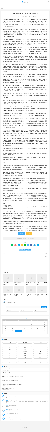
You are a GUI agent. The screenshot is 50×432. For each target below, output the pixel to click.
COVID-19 (41, 357)
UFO (40, 355)
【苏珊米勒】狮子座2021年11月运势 (25, 14)
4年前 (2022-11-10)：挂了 (11, 397)
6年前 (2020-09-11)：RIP (12, 414)
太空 (25, 362)
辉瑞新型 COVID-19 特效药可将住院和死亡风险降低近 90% (36, 256)
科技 (40, 359)
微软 (9, 347)
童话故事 (40, 353)
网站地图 (27, 427)
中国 (40, 347)
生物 (9, 362)
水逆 (9, 351)
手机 (9, 355)
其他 (36, 4)
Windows (9, 349)
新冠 (9, 353)
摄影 (9, 357)
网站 (25, 349)
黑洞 (25, 355)
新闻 (14, 4)
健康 (40, 344)
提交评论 (44, 307)
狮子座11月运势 (22, 249)
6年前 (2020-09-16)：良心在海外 (12, 410)
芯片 (25, 357)
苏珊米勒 (28, 249)
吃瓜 (27, 4)
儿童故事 (9, 342)
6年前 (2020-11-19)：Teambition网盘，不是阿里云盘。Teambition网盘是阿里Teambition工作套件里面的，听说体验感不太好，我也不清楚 (27, 401)
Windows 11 (25, 353)
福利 (20, 4)
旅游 (40, 349)
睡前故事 (25, 342)
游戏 (25, 347)
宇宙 (9, 344)
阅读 (23, 4)
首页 (11, 4)
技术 (17, 4)
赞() (34, 16)
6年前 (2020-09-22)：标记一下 (12, 406)
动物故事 (25, 344)
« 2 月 (3, 335)
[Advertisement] (25, 264)
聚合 (33, 4)
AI (40, 351)
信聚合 (25, 2)
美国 (40, 362)
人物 (30, 4)
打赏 (29, 233)
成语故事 (25, 351)
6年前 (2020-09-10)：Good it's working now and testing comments (15, 418)
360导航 (25, 425)
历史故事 (9, 359)
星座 (2, 8)
